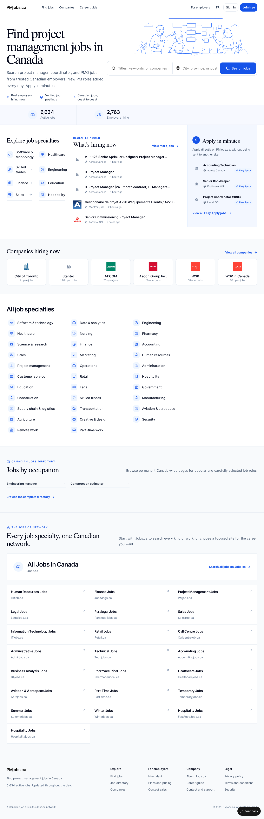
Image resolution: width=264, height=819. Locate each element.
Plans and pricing (160, 783)
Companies (66, 7)
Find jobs (47, 7)
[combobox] (143, 68)
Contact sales (157, 789)
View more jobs (163, 145)
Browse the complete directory (28, 496)
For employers (200, 7)
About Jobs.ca (196, 776)
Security (230, 789)
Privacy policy (233, 776)
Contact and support (200, 789)
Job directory (119, 783)
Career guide (88, 7)
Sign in (231, 7)
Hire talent (155, 776)
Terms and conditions (238, 783)
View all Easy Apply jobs (209, 213)
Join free (249, 7)
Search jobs (241, 68)
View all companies (238, 252)
